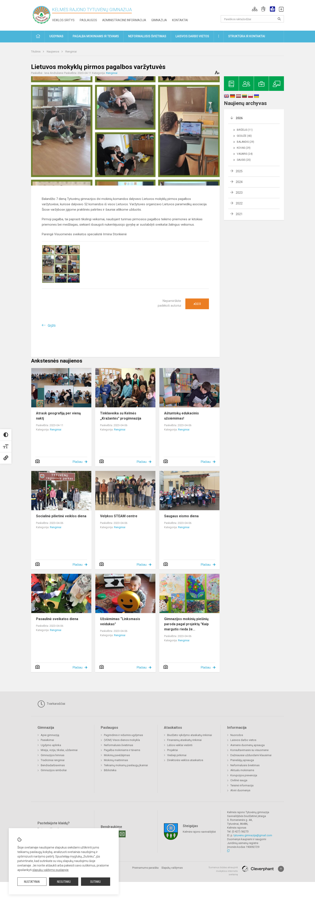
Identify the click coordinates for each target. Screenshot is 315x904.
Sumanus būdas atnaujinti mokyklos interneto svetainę (223, 871)
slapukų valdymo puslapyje (50, 870)
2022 (239, 203)
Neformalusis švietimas (118, 745)
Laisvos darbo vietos (243, 740)
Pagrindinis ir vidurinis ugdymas (123, 735)
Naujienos (53, 51)
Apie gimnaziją (50, 735)
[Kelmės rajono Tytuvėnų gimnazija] (41, 14)
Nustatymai (32, 881)
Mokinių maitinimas (116, 760)
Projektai (172, 750)
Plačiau (77, 461)
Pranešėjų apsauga (242, 760)
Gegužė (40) (244, 135)
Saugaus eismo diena (181, 516)
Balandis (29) (245, 141)
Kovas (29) (243, 147)
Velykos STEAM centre (118, 516)
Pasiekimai (47, 740)
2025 (239, 171)
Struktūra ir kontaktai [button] (246, 36)
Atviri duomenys (240, 790)
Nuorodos (236, 735)
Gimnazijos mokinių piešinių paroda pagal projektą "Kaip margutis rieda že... (186, 624)
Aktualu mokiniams (242, 770)
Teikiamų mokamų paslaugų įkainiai (126, 765)
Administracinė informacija (124, 20)
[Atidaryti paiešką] (279, 18)
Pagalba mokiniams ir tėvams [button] (96, 36)
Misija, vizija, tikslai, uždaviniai (59, 750)
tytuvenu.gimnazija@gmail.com (253, 835)
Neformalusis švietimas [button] (147, 36)
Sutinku (95, 881)
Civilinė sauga (238, 780)
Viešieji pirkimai (176, 755)
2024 (239, 182)
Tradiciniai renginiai (52, 760)
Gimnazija (159, 20)
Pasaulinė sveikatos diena (57, 619)
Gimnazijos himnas (52, 755)
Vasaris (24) (245, 153)
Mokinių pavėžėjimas (117, 755)
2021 (239, 214)
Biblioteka (110, 770)
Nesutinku (64, 881)
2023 (239, 192)
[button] (255, 9)
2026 (239, 118)
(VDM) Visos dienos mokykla (122, 740)
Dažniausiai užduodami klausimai (251, 755)
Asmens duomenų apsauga (247, 745)
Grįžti (52, 326)
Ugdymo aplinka (51, 745)
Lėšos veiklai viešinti (179, 745)
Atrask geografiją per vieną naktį (58, 415)
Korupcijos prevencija (243, 775)
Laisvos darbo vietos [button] (192, 36)
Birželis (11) (245, 129)
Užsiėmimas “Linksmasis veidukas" (120, 621)
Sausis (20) (244, 159)
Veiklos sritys (63, 20)
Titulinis (36, 51)
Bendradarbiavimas (53, 765)
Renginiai (71, 51)
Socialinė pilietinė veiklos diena (61, 516)
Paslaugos (88, 20)
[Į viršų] (281, 869)
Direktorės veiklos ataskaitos (185, 760)
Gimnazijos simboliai (54, 770)
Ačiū (197, 304)
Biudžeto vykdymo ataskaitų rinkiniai (189, 735)
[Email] (122, 834)
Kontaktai (180, 20)
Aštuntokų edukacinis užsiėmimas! (181, 415)
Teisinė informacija (242, 785)
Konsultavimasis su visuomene (249, 750)
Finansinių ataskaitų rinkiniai (184, 740)
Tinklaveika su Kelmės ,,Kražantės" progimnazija (120, 415)
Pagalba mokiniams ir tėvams (122, 750)
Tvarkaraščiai (55, 704)
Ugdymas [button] (56, 36)
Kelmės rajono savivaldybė (199, 831)
